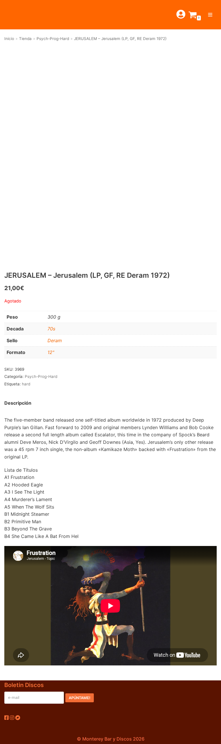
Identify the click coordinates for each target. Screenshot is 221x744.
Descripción (17, 403)
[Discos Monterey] (17, 14)
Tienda (25, 38)
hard (26, 384)
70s (51, 329)
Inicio (9, 38)
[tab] (17, 403)
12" (50, 352)
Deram (54, 340)
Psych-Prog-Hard (53, 38)
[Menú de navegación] (210, 14)
